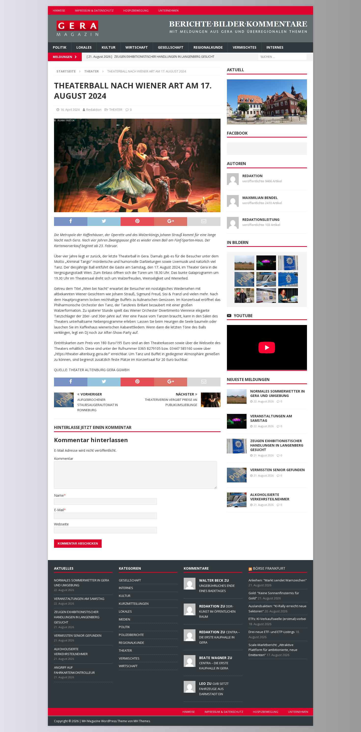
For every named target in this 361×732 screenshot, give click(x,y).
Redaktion (93, 109)
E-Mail (59, 509)
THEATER (115, 109)
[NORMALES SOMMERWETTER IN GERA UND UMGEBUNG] (244, 262)
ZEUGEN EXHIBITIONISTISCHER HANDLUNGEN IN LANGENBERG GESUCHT (276, 445)
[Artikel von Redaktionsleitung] (233, 225)
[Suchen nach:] (282, 56)
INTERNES (274, 47)
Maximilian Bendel (260, 197)
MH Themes (142, 721)
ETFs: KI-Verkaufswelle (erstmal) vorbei (277, 619)
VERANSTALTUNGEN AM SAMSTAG (271, 418)
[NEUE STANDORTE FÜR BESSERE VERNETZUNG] (266, 295)
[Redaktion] (189, 612)
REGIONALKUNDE (208, 47)
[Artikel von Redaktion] (233, 182)
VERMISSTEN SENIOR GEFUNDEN (277, 469)
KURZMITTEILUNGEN (134, 603)
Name (59, 495)
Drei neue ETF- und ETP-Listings (272, 632)
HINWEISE (59, 10)
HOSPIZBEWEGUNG (136, 10)
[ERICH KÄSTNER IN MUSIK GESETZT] (244, 295)
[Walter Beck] (189, 587)
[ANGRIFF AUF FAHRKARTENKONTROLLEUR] (288, 279)
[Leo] (189, 690)
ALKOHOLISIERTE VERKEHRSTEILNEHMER (269, 496)
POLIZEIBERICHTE (131, 635)
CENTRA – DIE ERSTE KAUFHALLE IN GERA (219, 637)
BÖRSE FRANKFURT (269, 568)
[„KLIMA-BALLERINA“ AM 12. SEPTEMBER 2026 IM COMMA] (288, 295)
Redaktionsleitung (260, 219)
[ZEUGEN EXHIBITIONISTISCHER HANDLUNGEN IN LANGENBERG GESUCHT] (288, 262)
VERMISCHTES (244, 47)
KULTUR (108, 47)
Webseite (61, 524)
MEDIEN (124, 619)
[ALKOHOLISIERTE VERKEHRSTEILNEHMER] (266, 279)
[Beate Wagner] (189, 664)
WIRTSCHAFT (136, 47)
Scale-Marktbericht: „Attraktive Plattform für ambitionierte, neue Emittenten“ (273, 650)
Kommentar (63, 458)
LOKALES (84, 47)
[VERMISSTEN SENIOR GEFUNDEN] (244, 279)
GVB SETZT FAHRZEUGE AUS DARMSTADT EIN (214, 688)
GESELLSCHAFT (170, 47)
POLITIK (59, 47)
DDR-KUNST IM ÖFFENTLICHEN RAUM (217, 611)
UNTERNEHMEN (168, 10)
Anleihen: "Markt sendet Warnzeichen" (278, 580)
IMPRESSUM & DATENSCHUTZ (94, 10)
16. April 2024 (70, 109)
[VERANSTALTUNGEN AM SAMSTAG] (266, 262)
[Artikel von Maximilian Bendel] (233, 203)
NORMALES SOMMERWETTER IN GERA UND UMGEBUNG (277, 393)
